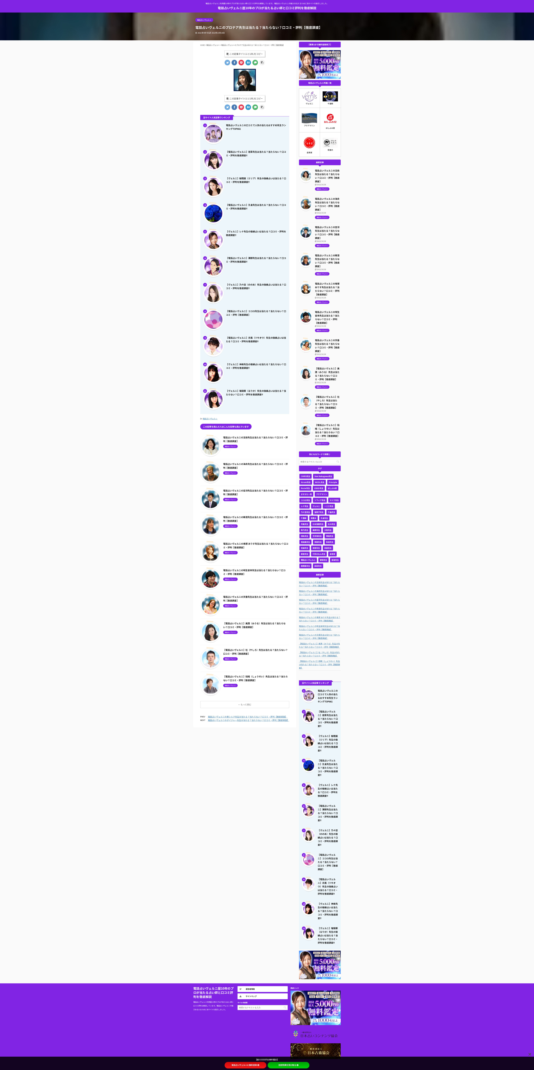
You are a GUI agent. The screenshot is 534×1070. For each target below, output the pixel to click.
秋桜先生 (329, 542)
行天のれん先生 (319, 554)
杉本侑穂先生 (318, 524)
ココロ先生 (305, 500)
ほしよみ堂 (332, 488)
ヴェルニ (316, 506)
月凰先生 (304, 524)
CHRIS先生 (305, 476)
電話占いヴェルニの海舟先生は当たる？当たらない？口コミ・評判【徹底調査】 (319, 593)
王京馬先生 (317, 536)
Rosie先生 (305, 488)
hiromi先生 (306, 482)
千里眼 (303, 518)
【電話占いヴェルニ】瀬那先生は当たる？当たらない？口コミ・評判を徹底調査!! (328, 813)
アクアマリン (321, 494)
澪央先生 (304, 536)
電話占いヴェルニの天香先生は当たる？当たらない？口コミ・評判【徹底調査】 (319, 636)
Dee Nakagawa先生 (323, 476)
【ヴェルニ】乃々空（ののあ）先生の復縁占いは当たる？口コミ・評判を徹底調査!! (328, 837)
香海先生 (335, 560)
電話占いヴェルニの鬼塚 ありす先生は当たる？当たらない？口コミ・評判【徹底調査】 (319, 619)
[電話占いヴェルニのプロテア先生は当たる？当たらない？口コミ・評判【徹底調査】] (248, 62)
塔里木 (313, 518)
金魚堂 (332, 554)
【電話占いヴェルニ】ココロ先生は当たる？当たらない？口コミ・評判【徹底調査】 (328, 862)
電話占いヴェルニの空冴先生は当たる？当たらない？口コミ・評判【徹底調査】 (319, 601)
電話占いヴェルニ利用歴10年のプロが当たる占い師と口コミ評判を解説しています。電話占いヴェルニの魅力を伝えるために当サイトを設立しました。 (213, 1006)
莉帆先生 (328, 548)
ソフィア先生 (319, 500)
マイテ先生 (334, 500)
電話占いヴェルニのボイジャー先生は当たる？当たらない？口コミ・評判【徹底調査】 (248, 720)
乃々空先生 (305, 512)
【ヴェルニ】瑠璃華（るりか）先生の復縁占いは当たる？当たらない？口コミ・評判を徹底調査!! (328, 935)
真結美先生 (305, 542)
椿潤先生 (316, 530)
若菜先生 (316, 548)
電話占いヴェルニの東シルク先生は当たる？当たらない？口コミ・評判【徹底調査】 (247, 716)
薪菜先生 (304, 554)
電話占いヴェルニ (210, 418)
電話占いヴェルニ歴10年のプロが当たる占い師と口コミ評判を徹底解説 (267, 8)
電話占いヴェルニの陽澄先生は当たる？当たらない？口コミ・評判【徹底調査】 (319, 610)
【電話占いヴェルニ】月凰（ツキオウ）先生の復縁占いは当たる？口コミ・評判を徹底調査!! (328, 886)
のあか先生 (318, 488)
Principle (333, 482)
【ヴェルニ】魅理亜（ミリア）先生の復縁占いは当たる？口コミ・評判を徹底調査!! (328, 743)
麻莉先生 (318, 566)
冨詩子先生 (318, 512)
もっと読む (246, 704)
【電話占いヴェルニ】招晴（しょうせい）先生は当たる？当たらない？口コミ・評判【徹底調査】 (319, 664)
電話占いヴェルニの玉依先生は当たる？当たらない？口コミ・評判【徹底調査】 (319, 584)
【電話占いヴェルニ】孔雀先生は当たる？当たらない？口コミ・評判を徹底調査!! (328, 768)
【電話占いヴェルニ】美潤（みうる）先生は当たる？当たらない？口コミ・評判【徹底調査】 (319, 645)
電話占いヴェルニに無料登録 (244, 1065)
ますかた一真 (306, 494)
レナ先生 (304, 506)
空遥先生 (304, 548)
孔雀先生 (324, 518)
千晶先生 (331, 512)
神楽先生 (318, 542)
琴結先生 (329, 536)
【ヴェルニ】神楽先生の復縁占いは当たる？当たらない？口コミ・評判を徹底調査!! (328, 911)
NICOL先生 (319, 482)
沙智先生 (328, 530)
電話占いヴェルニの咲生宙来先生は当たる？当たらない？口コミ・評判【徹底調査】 (319, 628)
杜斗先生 (331, 524)
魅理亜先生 (305, 566)
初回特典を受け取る (287, 1065)
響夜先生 (323, 560)
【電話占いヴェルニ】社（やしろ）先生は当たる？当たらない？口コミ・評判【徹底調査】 (319, 654)
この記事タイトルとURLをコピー (246, 53)
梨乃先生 (304, 530)
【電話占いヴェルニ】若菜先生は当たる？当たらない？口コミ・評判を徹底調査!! (328, 719)
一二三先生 (328, 506)
